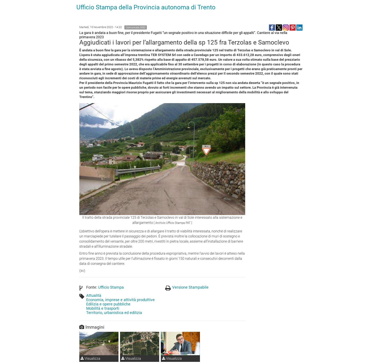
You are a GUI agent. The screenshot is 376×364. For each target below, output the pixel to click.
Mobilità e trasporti (102, 308)
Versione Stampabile (190, 287)
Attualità (93, 295)
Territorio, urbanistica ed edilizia (114, 312)
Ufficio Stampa (111, 287)
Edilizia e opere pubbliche (108, 304)
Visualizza (92, 358)
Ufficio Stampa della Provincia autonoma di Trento (145, 7)
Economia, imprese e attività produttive (120, 299)
